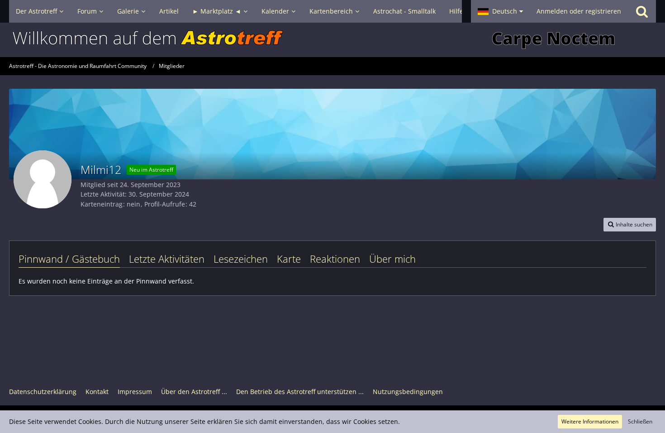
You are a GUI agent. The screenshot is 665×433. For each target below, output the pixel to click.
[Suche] (642, 11)
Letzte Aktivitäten (166, 258)
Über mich (392, 258)
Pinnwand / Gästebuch (69, 258)
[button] (500, 11)
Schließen (640, 421)
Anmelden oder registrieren (579, 11)
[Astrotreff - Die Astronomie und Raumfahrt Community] (332, 40)
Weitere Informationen (589, 421)
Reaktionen (335, 258)
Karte (289, 258)
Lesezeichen (241, 258)
